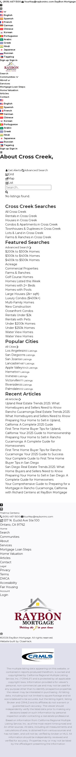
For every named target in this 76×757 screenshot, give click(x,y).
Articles (4, 93)
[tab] (38, 174)
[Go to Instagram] (1, 8)
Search (4, 73)
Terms (4, 574)
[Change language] (3, 12)
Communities (7, 76)
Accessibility (8, 583)
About (3, 80)
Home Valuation (9, 90)
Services (5, 83)
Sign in (13, 60)
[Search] (6, 191)
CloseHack (25, 641)
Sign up (4, 60)
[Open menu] (1, 152)
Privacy (5, 570)
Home (3, 528)
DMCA (4, 578)
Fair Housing (9, 587)
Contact (4, 96)
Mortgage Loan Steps (12, 86)
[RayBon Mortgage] (38, 629)
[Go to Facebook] (1, 5)
